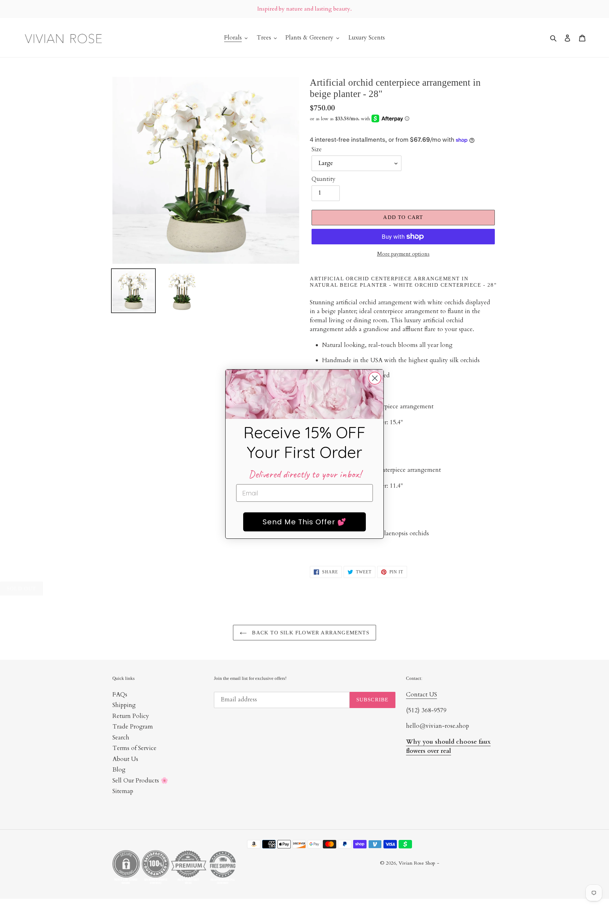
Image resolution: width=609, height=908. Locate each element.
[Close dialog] (375, 378)
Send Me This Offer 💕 (304, 522)
